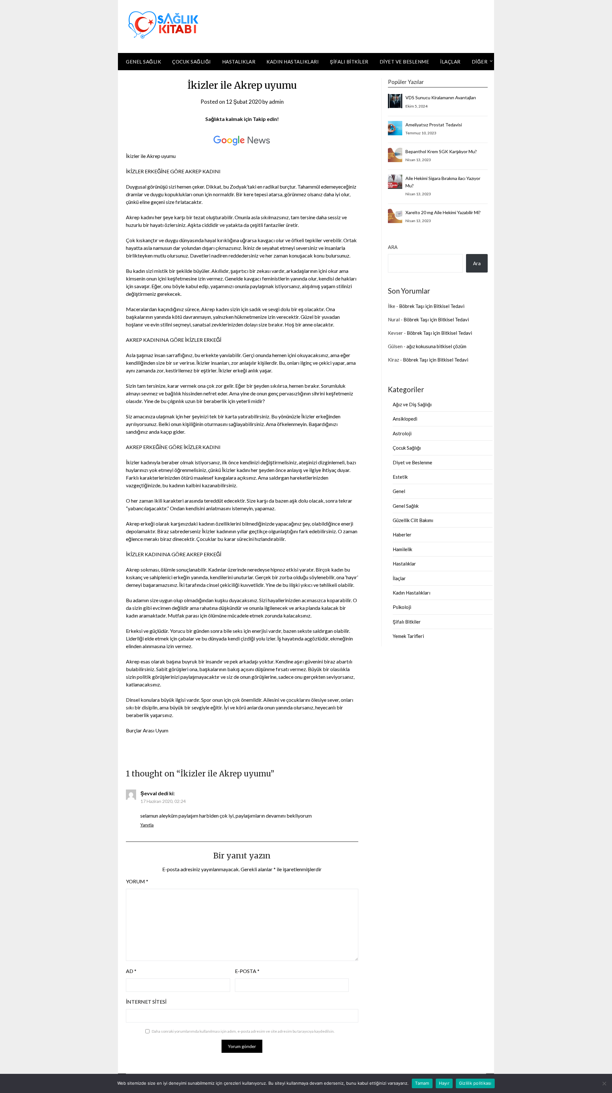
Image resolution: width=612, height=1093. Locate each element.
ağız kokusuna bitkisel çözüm (436, 346)
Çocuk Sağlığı (191, 61)
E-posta (247, 971)
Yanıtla (147, 824)
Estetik (400, 477)
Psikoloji (402, 607)
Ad (131, 971)
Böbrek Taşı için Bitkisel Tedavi (431, 306)
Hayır (444, 1083)
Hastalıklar (239, 61)
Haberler (402, 534)
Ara (392, 247)
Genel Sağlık (143, 61)
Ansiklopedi (405, 419)
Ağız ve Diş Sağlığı (412, 404)
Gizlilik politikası (475, 1083)
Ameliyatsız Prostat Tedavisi (433, 124)
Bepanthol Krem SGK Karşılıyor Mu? (441, 151)
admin (276, 101)
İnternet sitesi (146, 1002)
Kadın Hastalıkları (292, 61)
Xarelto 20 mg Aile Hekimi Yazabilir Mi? (443, 212)
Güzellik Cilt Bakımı (413, 520)
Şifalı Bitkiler (349, 61)
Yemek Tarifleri (408, 636)
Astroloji (402, 433)
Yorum (137, 881)
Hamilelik (402, 549)
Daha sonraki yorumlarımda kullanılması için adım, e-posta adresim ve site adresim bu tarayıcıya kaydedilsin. (243, 1031)
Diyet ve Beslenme (404, 61)
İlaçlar (450, 61)
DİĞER (480, 61)
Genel (399, 491)
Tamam (422, 1083)
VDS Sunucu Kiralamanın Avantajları (440, 97)
